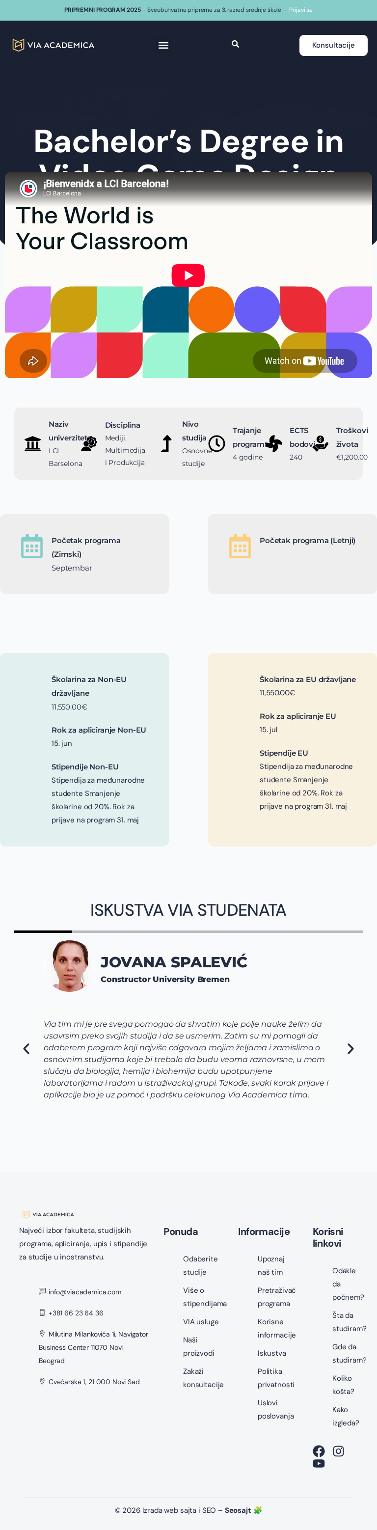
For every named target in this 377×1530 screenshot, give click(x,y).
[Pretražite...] (235, 45)
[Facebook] (319, 1451)
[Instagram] (338, 1451)
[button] (163, 45)
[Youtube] (319, 1463)
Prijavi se (301, 10)
